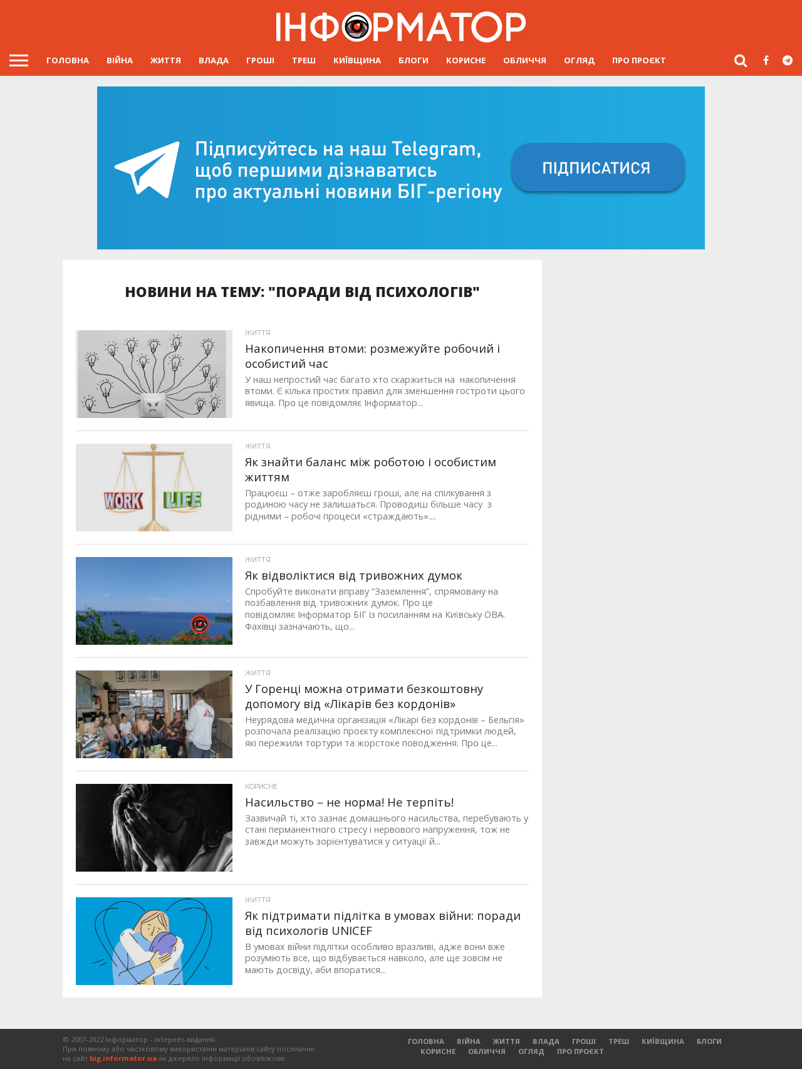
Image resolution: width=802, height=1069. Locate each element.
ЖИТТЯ (165, 60)
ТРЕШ (304, 60)
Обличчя (524, 60)
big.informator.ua (123, 1058)
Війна (120, 60)
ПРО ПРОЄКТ (639, 60)
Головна (67, 60)
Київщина (357, 60)
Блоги (413, 60)
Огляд (579, 60)
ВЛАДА (214, 60)
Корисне (466, 60)
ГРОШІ (260, 60)
